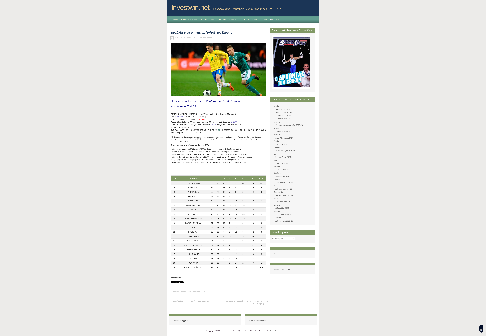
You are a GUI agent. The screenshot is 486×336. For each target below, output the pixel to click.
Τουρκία (277, 211)
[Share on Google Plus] (252, 291)
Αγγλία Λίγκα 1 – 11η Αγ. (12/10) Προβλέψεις (192, 301)
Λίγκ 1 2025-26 (281, 144)
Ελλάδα (276, 154)
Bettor (209, 37)
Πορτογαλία (278, 192)
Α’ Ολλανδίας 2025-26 (284, 182)
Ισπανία (277, 167)
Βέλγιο (276, 128)
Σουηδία (277, 205)
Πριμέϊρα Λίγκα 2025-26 (284, 195)
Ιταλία (276, 160)
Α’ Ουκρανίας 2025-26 (284, 221)
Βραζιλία (176, 291)
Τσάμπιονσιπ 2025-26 (284, 112)
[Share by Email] (260, 291)
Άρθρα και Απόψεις (189, 19)
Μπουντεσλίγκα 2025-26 (285, 151)
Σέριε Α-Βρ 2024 (198, 291)
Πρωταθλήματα (207, 19)
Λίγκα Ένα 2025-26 (283, 115)
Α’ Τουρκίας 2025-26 (283, 214)
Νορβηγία (277, 173)
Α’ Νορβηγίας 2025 (282, 176)
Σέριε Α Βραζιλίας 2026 (284, 138)
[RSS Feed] (309, 6)
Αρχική (175, 19)
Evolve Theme (275, 331)
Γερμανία (277, 147)
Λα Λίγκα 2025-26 (282, 170)
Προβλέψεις (186, 291)
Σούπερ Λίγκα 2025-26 (284, 157)
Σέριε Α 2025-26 (281, 163)
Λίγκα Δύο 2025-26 (282, 119)
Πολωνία (277, 186)
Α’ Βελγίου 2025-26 (282, 131)
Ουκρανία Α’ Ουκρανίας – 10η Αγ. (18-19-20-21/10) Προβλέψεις (246, 302)
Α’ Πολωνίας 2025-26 (283, 189)
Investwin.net (190, 7)
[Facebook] (313, 6)
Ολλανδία (277, 179)
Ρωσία (276, 198)
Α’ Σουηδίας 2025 (282, 208)
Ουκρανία (277, 218)
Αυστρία (277, 122)
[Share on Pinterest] (256, 291)
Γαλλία (276, 141)
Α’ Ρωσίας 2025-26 (282, 202)
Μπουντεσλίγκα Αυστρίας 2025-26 (289, 125)
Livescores (221, 19)
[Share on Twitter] (244, 291)
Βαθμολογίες (234, 19)
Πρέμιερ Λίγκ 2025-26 (283, 109)
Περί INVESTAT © (250, 19)
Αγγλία (276, 106)
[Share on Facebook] (248, 291)
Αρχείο (264, 19)
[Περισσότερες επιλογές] (264, 291)
